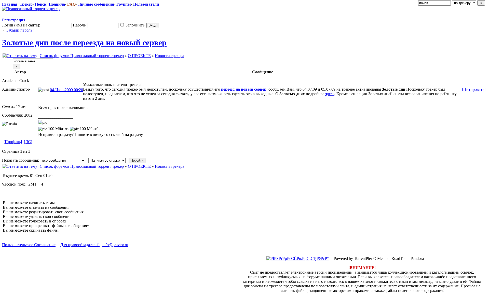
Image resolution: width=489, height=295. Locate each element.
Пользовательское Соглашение (29, 245)
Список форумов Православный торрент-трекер (82, 55)
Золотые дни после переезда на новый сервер (84, 42)
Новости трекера (169, 55)
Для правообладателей (80, 245)
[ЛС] (28, 141)
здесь (329, 94)
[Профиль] (13, 141)
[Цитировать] (473, 89)
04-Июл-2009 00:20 (66, 90)
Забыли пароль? (20, 30)
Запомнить (134, 25)
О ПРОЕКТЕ (139, 55)
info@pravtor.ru (115, 245)
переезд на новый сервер (243, 89)
